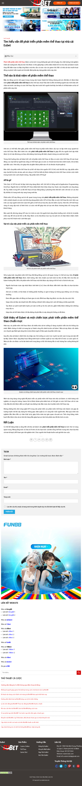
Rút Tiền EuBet (43, 755)
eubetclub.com (45, 780)
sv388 (8, 666)
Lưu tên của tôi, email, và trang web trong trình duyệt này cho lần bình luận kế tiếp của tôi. (36, 507)
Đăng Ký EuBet (43, 746)
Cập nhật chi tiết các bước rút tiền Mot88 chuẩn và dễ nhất (20, 722)
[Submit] (79, 673)
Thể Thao (23, 749)
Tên (5, 477)
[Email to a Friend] (43, 440)
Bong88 (11, 612)
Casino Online (24, 746)
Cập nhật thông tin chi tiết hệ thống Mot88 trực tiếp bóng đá (20, 727)
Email (6, 487)
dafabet (9, 620)
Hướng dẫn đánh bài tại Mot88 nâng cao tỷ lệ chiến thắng (19, 699)
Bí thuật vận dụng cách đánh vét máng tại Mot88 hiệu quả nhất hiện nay (24, 694)
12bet (9, 624)
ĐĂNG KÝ (59, 3)
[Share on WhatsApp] (31, 440)
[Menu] (3, 3)
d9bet (11, 631)
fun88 (9, 642)
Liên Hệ (50, 777)
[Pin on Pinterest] (47, 440)
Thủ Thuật (7, 38)
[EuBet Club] (40, 3)
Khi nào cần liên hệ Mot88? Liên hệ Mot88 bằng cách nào (19, 708)
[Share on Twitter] (39, 440)
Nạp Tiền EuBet (43, 752)
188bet (11, 649)
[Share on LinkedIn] (50, 440)
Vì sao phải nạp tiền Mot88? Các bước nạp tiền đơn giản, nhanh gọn (22, 713)
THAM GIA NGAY (74, 3)
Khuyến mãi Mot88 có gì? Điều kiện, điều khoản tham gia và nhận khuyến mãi (25, 718)
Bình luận (7, 459)
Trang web (7, 497)
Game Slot (23, 752)
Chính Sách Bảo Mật (41, 777)
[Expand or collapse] (76, 56)
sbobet (9, 662)
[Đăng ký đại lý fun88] (21, 13)
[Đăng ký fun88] (41, 559)
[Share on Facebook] (35, 440)
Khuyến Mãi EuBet (44, 749)
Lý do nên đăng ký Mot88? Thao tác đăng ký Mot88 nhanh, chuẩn (21, 704)
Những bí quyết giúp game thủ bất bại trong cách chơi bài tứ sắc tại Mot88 (24, 690)
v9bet (9, 657)
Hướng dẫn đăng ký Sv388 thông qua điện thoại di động (20, 685)
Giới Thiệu (32, 777)
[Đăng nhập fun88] (61, 25)
